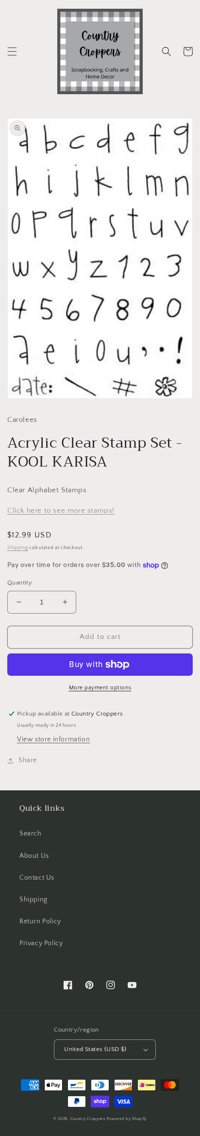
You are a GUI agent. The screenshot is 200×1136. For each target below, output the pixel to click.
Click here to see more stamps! (61, 510)
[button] (12, 51)
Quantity (19, 582)
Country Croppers (88, 1119)
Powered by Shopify (127, 1119)
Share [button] (27, 760)
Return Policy (40, 921)
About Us (34, 856)
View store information (53, 739)
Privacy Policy (41, 943)
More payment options (100, 688)
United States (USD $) (95, 1049)
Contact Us (36, 878)
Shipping (17, 548)
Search (30, 833)
